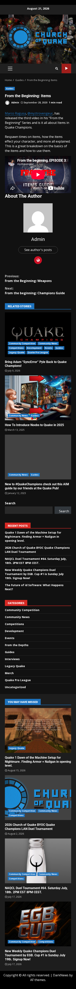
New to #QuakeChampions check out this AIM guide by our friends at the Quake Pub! (38, 457)
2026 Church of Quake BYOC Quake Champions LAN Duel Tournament (38, 797)
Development (34, 348)
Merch (9, 673)
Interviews (12, 659)
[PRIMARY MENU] (10, 68)
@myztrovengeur (40, 113)
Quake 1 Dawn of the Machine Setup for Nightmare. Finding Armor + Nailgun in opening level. (33, 536)
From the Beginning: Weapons (28, 278)
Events (48, 348)
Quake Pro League (38, 352)
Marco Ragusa (15, 113)
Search (10, 503)
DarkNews (60, 975)
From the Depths (16, 645)
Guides (10, 88)
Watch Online (66, 68)
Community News (48, 343)
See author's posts (38, 250)
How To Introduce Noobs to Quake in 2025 (38, 397)
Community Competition (22, 343)
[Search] (56, 68)
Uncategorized (15, 687)
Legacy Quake (16, 352)
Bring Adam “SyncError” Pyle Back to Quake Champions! (38, 334)
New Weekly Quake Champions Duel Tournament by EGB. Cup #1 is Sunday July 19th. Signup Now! (34, 574)
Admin (15, 102)
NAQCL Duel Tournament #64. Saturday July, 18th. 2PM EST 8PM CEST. (38, 860)
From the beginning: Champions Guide (35, 290)
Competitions (16, 348)
